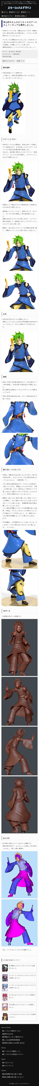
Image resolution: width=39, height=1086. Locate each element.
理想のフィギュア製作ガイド (14, 1037)
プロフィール (8, 1062)
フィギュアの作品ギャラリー (14, 1054)
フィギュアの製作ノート (12, 1051)
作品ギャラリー (8, 16)
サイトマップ (8, 1065)
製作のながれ (8, 1034)
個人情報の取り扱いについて (14, 1077)
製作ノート (26, 12)
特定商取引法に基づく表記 (13, 1074)
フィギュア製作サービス (12, 1031)
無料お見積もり (22, 16)
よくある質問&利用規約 (12, 1040)
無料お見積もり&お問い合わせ (14, 1043)
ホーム (5, 12)
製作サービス (15, 12)
